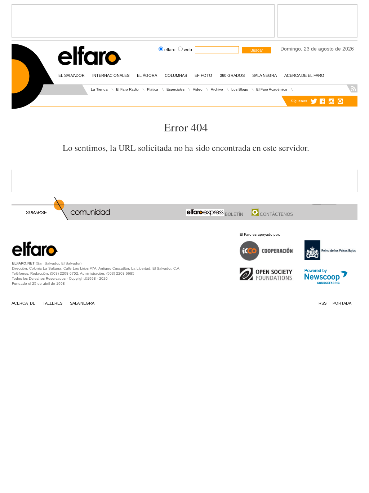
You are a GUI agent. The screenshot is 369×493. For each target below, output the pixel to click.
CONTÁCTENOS (276, 214)
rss (322, 303)
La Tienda (99, 89)
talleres (52, 303)
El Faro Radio (127, 89)
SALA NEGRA (264, 75)
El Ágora (147, 75)
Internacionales (110, 75)
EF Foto (203, 75)
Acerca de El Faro (304, 75)
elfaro (169, 49)
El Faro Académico (271, 89)
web (188, 49)
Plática (152, 89)
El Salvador (71, 75)
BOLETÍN (233, 214)
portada (342, 303)
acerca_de (23, 303)
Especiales (175, 89)
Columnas (176, 75)
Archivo (217, 89)
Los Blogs (239, 89)
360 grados (232, 75)
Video (198, 89)
